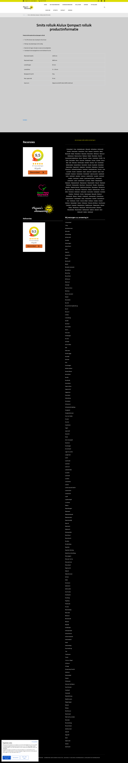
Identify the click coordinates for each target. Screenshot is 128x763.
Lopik (75, 180)
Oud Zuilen (90, 191)
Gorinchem (84, 165)
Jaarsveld (89, 171)
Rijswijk (80, 196)
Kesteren (73, 174)
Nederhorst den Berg (85, 187)
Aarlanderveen (81, 149)
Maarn (92, 180)
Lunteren (87, 180)
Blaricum (102, 153)
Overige (70, 10)
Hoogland (85, 169)
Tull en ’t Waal (69, 660)
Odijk (66, 191)
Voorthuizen (102, 203)
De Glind (67, 323)
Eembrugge (81, 162)
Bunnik (100, 156)
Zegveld (97, 209)
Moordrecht (89, 185)
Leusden (96, 176)
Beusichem (90, 153)
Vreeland (68, 205)
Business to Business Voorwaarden (74, 757)
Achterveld (100, 149)
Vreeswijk (74, 205)
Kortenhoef (86, 174)
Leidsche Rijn (89, 176)
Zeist (101, 209)
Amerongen (75, 151)
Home (45, 4)
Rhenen (75, 196)
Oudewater (96, 191)
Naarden (68, 187)
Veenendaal (74, 203)
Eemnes (92, 162)
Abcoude (88, 149)
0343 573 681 (43, 0)
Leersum (83, 176)
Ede (70, 162)
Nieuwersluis (70, 189)
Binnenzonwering (67, 4)
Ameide (69, 151)
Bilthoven (96, 153)
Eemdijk (87, 162)
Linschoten (76, 178)
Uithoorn (90, 200)
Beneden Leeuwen (69, 267)
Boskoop (85, 156)
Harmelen (88, 167)
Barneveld (67, 153)
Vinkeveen (84, 203)
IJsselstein (79, 171)
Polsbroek (76, 194)
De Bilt (101, 158)
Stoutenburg (100, 198)
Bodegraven (71, 156)
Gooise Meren (77, 165)
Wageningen (96, 205)
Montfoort (82, 185)
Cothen (90, 158)
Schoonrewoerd (69, 198)
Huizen (74, 171)
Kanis (99, 171)
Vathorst (67, 203)
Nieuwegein (95, 187)
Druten (93, 160)
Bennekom (78, 153)
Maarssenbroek (75, 183)
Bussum (85, 158)
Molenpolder (75, 185)
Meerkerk (102, 183)
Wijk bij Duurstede (91, 207)
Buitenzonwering (55, 4)
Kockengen (79, 174)
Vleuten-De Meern (70, 684)
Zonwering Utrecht (70, 669)
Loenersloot (98, 178)
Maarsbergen (98, 180)
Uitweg (96, 200)
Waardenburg (81, 205)
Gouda (89, 165)
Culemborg (95, 158)
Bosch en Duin (78, 156)
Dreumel (82, 160)
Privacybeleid (34, 741)
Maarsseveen (83, 183)
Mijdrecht (68, 185)
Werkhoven (76, 207)
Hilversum (68, 169)
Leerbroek (72, 176)
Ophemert (77, 191)
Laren (67, 176)
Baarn (101, 151)
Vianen (79, 203)
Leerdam (78, 176)
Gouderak (94, 165)
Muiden (95, 185)
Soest (83, 198)
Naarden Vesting (75, 187)
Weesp (70, 207)
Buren (80, 158)
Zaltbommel (85, 209)
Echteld (98, 160)
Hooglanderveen (92, 169)
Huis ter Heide (68, 416)
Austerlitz (96, 151)
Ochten (102, 189)
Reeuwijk (94, 194)
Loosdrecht (70, 180)
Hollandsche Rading (77, 169)
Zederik (92, 209)
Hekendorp (95, 167)
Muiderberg (101, 185)
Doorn (77, 160)
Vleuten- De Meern (93, 203)
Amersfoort (81, 151)
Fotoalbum (94, 4)
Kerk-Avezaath (69, 440)
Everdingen (101, 162)
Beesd (72, 153)
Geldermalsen (69, 165)
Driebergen (88, 160)
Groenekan (101, 165)
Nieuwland (77, 189)
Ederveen (74, 162)
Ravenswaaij (88, 194)
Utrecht (101, 200)
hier (19, 752)
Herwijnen (101, 167)
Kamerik (94, 171)
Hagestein (82, 167)
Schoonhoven (100, 196)
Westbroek (82, 207)
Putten (82, 194)
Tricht (77, 200)
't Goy (74, 149)
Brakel (89, 156)
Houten (100, 169)
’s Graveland (68, 222)
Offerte (55, 10)
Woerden (99, 207)
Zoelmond (90, 212)
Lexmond (101, 176)
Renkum (99, 194)
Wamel (102, 205)
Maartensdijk (91, 183)
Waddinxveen (88, 205)
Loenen (81, 178)
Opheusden (83, 191)
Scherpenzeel (92, 196)
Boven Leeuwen (69, 294)
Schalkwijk (85, 196)
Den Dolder (72, 160)
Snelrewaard (77, 198)
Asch (86, 151)
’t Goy (66, 225)
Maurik (97, 183)
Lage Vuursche (94, 174)
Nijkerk (90, 189)
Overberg (102, 191)
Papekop (71, 194)
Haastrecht (76, 167)
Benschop (84, 153)
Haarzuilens (69, 167)
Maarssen (67, 183)
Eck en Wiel (68, 344)
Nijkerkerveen (96, 189)
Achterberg (94, 149)
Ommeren (71, 191)
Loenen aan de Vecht (89, 178)
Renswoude (69, 196)
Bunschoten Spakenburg (71, 158)
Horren (86, 4)
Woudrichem (78, 209)
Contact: (25, 120)
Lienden (70, 178)
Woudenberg (70, 209)
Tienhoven (72, 200)
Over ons (47, 10)
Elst (96, 162)
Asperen (91, 151)
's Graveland (69, 149)
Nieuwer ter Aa (69, 559)
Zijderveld (80, 212)
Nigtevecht (84, 189)
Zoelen (85, 212)
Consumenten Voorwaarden (92, 757)
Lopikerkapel (81, 180)
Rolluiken (78, 4)
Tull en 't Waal (84, 200)
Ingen (84, 171)
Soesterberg (88, 198)
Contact (63, 10)
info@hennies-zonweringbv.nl (30, 0)
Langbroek (101, 174)
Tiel (68, 200)
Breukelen (94, 156)
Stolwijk (94, 198)
